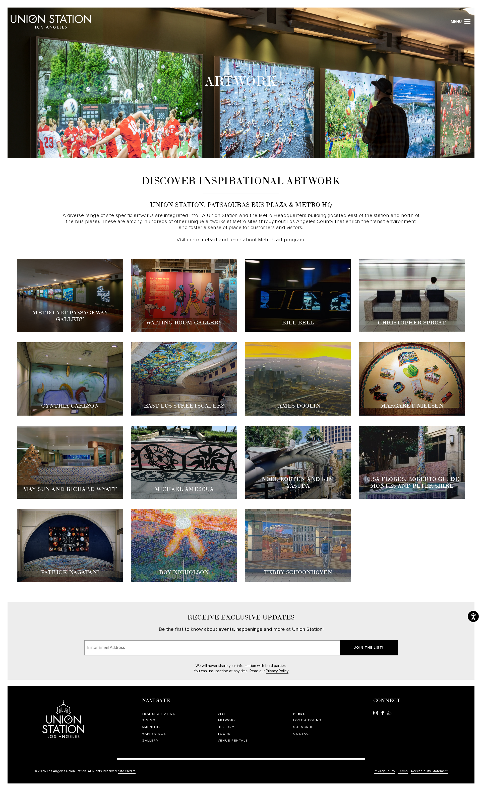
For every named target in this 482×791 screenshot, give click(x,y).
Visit (222, 713)
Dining (149, 720)
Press (299, 713)
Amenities (152, 727)
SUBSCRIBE (304, 727)
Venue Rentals (233, 740)
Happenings (154, 734)
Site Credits (127, 771)
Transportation (159, 713)
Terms (403, 771)
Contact (302, 734)
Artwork (227, 720)
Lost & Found (307, 720)
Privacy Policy (277, 671)
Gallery (150, 740)
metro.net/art (202, 239)
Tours (224, 734)
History (226, 727)
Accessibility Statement (429, 771)
